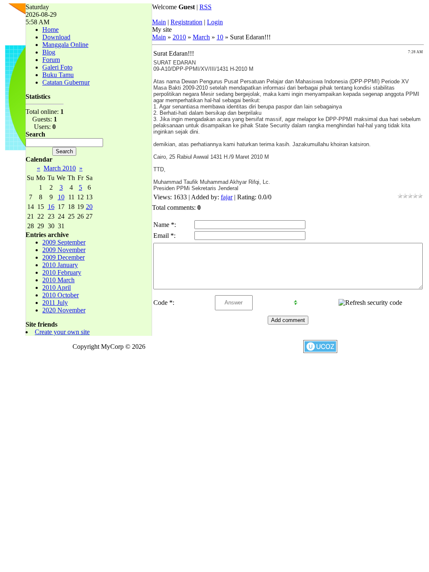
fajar (227, 197)
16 (51, 206)
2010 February (61, 272)
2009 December (63, 257)
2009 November (63, 249)
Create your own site (62, 331)
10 (61, 197)
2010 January (60, 264)
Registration (186, 22)
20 (89, 206)
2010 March (58, 279)
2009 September (63, 242)
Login (215, 22)
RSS (205, 6)
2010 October (60, 295)
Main (159, 22)
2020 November (63, 310)
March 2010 (60, 168)
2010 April (56, 287)
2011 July (55, 302)
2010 (179, 37)
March (201, 37)
